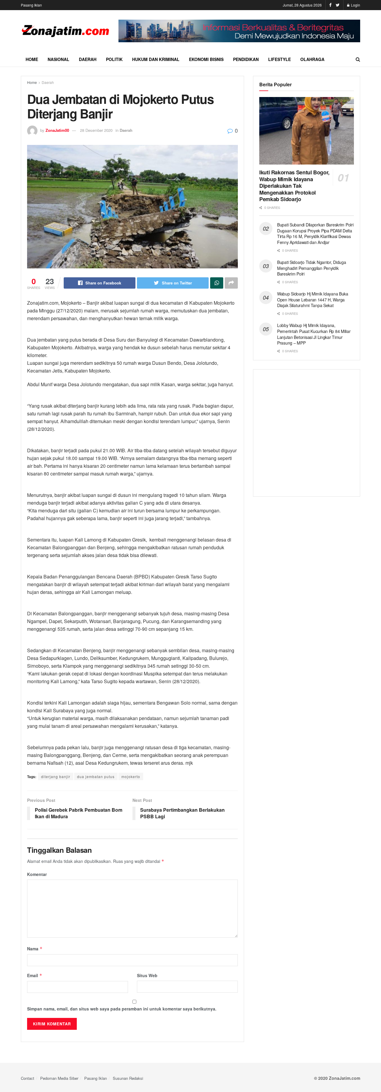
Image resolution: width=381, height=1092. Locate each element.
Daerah (87, 59)
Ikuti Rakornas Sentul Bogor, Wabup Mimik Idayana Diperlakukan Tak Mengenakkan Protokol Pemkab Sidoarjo (294, 185)
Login (355, 4)
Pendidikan (246, 59)
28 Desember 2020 (96, 130)
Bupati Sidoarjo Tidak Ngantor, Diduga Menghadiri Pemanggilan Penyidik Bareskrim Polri (311, 268)
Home (32, 59)
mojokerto (130, 776)
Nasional (58, 59)
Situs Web (147, 975)
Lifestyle (279, 59)
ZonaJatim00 (57, 130)
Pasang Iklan (31, 4)
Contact (27, 1078)
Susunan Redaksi (128, 1078)
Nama (35, 949)
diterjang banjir (55, 776)
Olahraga (312, 59)
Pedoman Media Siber (59, 1078)
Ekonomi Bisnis (206, 59)
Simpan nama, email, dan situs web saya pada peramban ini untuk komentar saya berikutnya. (121, 1009)
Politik (114, 59)
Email (34, 975)
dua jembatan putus (96, 776)
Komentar (37, 874)
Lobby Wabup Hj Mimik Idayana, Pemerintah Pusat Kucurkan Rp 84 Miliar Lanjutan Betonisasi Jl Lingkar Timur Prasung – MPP (313, 334)
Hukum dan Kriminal (155, 59)
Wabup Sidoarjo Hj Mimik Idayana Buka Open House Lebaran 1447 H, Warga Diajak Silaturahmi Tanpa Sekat (312, 299)
